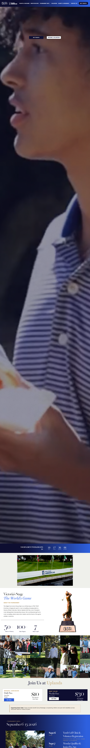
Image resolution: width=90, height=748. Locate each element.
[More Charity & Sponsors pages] (69, 3)
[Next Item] (86, 657)
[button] (70, 584)
